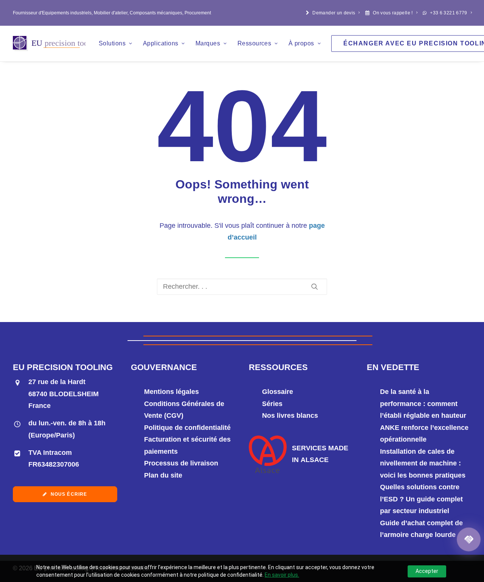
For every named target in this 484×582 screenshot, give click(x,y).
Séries (272, 404)
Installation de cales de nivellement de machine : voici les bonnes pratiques (422, 463)
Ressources (254, 43)
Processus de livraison (181, 463)
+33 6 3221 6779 (448, 13)
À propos (301, 43)
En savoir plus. (282, 575)
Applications (160, 43)
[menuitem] (333, 13)
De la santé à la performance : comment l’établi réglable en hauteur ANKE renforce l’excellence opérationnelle (424, 415)
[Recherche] (242, 287)
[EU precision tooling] (49, 43)
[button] (314, 286)
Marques (207, 43)
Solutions (112, 43)
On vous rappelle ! (393, 13)
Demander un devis (333, 13)
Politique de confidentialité (187, 427)
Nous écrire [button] (69, 494)
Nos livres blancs (290, 415)
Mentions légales (171, 391)
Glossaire (277, 391)
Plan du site (163, 475)
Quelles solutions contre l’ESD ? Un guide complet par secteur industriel (421, 499)
